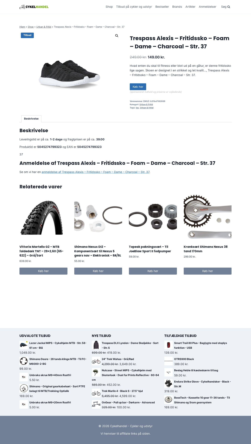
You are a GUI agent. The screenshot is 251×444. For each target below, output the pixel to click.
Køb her (138, 86)
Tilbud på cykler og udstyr (134, 6)
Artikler (190, 6)
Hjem (22, 26)
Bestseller (162, 6)
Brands (177, 6)
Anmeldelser (207, 6)
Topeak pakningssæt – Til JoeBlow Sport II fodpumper (150, 249)
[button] (117, 36)
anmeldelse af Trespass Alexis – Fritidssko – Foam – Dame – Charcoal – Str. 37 (95, 172)
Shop (109, 6)
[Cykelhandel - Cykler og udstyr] (33, 7)
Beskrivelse (31, 118)
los (137, 107)
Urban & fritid (43, 26)
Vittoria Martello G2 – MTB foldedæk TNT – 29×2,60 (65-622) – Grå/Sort (41, 251)
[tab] (31, 118)
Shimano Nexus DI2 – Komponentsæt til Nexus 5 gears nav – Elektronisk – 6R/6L (97, 251)
